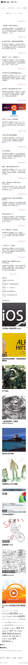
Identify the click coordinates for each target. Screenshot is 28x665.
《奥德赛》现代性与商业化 (10, 25)
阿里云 (12, 641)
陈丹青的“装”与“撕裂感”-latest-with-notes (11, 261)
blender (3, 611)
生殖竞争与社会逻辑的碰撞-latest (12, 73)
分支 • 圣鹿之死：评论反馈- (10, 229)
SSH (3, 625)
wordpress (12, 628)
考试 (10, 636)
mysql (3, 622)
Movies (22, 619)
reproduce (14, 622)
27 (14, 274)
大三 (22, 628)
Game (21, 613)
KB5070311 (8, 619)
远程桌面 (10, 639)
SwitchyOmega (16, 625)
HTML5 (4, 619)
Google (9, 616)
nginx (6, 622)
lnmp (15, 619)
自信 (13, 636)
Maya (18, 619)
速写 (14, 638)
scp (22, 622)
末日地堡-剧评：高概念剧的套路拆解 (12, 41)
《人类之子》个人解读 (8, 245)
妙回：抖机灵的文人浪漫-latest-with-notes (11, 183)
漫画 (4, 633)
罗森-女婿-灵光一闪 (7, 214)
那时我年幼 (6, 641)
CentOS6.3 (11, 610)
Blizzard (7, 611)
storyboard (9, 625)
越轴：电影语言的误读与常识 (10, 166)
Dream (16, 611)
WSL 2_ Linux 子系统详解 (10, 119)
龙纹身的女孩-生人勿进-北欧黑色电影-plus (12, 198)
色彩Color (18, 636)
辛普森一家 (4, 639)
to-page (5, 628)
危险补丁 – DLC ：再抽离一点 (10, 57)
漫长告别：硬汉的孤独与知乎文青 (11, 88)
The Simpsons (22, 625)
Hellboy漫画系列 (18, 616)
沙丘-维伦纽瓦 (6, 150)
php (9, 622)
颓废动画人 (14, 2)
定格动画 (4, 631)
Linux (12, 619)
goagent (4, 616)
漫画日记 (10, 633)
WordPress (26, 662)
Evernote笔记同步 (10, 613)
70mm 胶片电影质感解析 (9, 135)
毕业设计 (20, 631)
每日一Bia (13, 631)
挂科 (8, 631)
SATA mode (19, 622)
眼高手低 (18, 634)
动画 (18, 628)
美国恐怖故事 (5, 636)
